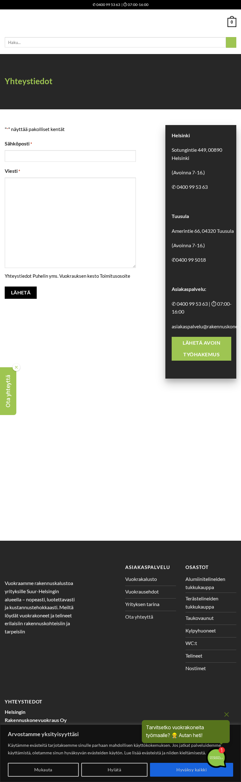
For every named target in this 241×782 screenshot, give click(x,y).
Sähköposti (18, 143)
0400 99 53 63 (106, 4)
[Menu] (8, 22)
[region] (120, 753)
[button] (8, 391)
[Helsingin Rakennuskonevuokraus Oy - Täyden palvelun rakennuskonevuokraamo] (121, 22)
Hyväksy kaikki (191, 769)
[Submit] (231, 42)
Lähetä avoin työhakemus (201, 348)
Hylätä (114, 769)
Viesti (12, 171)
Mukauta (43, 769)
